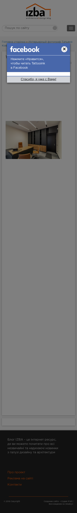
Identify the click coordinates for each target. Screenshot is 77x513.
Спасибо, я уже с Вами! (38, 79)
